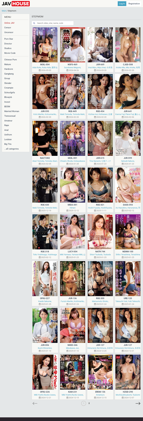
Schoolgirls (9, 92)
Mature (7, 64)
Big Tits (7, 144)
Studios (7, 48)
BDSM (7, 106)
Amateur (8, 120)
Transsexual (10, 116)
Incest (7, 102)
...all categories (11, 149)
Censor (7, 27)
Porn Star (8, 39)
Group (7, 78)
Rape (6, 125)
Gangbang (9, 74)
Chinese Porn (10, 59)
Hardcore (8, 69)
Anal (6, 130)
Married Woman (11, 111)
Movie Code (10, 53)
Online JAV (9, 23)
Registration (134, 3)
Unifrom (8, 134)
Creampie (8, 88)
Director (8, 43)
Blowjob (8, 97)
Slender (7, 83)
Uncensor (8, 32)
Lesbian (8, 139)
